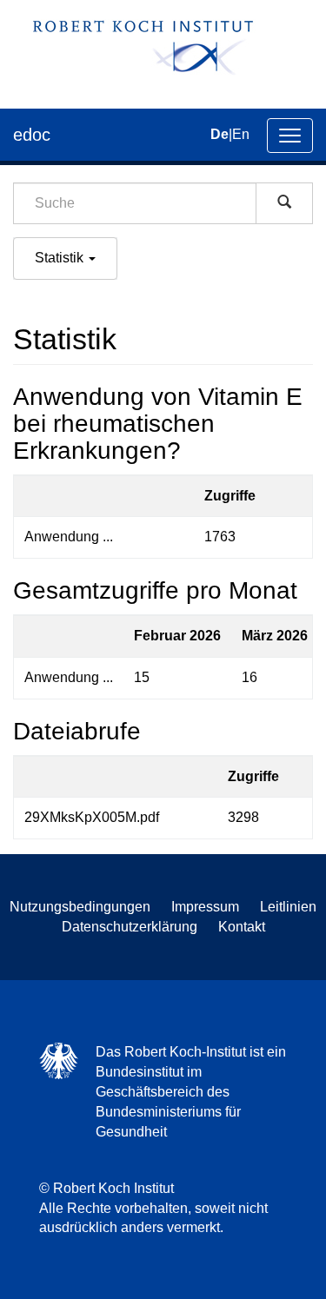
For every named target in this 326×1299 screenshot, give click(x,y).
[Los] (284, 203)
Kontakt (241, 926)
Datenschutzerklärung (129, 926)
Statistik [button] (61, 257)
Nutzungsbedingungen (80, 906)
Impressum (205, 906)
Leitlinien (288, 906)
